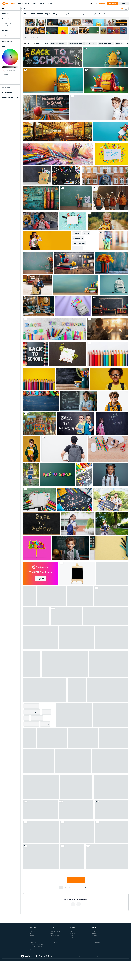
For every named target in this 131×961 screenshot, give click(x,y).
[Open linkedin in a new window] (41, 956)
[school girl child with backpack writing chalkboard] (112, 423)
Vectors (19, 3)
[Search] (122, 9)
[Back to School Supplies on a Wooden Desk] (46, 107)
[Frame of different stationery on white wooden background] (76, 637)
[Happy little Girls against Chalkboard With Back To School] (110, 761)
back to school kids (91, 43)
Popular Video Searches (56, 942)
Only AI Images (8, 23)
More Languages (96, 942)
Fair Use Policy (105, 956)
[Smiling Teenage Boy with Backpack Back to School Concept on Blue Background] (44, 690)
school (26, 718)
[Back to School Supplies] (74, 263)
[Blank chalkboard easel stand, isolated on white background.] (77, 573)
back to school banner (122, 43)
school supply (45, 724)
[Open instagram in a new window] (39, 956)
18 (85, 887)
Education (32, 940)
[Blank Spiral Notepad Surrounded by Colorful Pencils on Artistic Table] (72, 856)
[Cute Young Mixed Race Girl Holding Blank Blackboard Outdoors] (31, 474)
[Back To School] (110, 715)
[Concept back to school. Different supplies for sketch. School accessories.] (72, 221)
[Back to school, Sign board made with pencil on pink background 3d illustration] (37, 548)
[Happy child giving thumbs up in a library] (40, 221)
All (4, 21)
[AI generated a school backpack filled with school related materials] (53, 80)
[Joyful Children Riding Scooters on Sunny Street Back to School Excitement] (111, 809)
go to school (46, 712)
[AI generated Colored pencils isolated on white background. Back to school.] (107, 354)
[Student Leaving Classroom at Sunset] (107, 329)
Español (94, 933)
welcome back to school (75, 43)
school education (78, 238)
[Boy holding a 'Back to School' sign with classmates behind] (39, 423)
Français (94, 940)
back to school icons (79, 243)
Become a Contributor (75, 940)
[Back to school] (75, 423)
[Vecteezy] (8, 3)
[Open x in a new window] (49, 956)
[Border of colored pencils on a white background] (77, 832)
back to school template (31, 724)
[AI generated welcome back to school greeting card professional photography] (41, 198)
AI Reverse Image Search (36, 944)
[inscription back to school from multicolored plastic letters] (57, 474)
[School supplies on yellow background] (111, 832)
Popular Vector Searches (56, 938)
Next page (76, 880)
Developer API (33, 942)
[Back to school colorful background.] (66, 175)
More (49, 3)
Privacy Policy (97, 956)
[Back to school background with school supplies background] (54, 329)
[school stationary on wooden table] (41, 856)
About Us (72, 935)
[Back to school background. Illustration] (106, 80)
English (93, 931)
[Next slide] (126, 43)
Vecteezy (32, 933)
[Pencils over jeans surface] (31, 664)
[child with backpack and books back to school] (31, 449)
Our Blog (72, 938)
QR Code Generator (35, 949)
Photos (27, 3)
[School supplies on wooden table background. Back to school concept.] (40, 809)
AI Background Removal (36, 946)
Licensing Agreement (55, 931)
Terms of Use (90, 956)
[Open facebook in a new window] (36, 956)
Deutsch (94, 938)
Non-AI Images (8, 25)
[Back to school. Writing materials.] (36, 616)
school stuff (76, 233)
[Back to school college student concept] (40, 637)
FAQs (71, 931)
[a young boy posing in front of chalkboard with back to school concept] (70, 548)
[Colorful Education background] (39, 499)
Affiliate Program (54, 935)
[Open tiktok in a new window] (46, 956)
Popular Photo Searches (56, 940)
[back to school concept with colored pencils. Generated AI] (84, 474)
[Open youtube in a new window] (51, 956)
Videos (34, 3)
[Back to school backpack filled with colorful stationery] (73, 306)
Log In (123, 3)
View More (113, 30)
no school (86, 233)
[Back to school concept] (108, 449)
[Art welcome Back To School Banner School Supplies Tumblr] (58, 154)
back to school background (58, 43)
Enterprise (32, 938)
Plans (97, 3)
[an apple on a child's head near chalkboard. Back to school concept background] (73, 761)
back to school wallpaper (106, 43)
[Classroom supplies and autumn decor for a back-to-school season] (77, 690)
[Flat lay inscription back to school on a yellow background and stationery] (41, 787)
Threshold (5, 74)
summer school (77, 248)
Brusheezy (32, 931)
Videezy (32, 935)
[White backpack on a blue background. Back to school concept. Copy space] (114, 285)
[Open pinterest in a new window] (44, 956)
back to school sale (37, 718)
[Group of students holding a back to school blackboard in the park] (110, 499)
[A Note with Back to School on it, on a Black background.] (29, 738)
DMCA (51, 933)
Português (94, 935)
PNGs (46, 43)
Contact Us (72, 933)
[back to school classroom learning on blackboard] (110, 306)
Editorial (42, 3)
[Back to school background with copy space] (110, 131)
